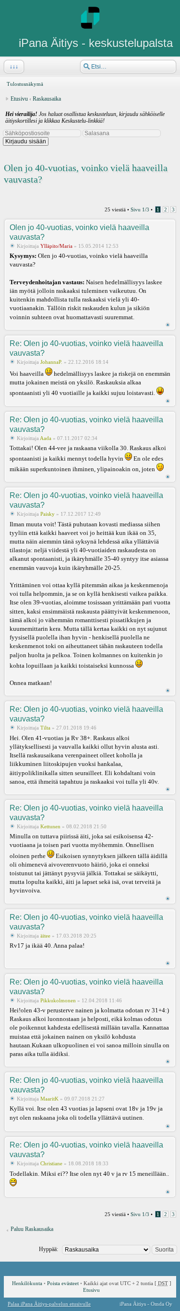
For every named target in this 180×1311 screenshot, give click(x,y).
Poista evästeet (63, 1283)
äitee (45, 936)
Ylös (167, 324)
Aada (45, 438)
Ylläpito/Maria (56, 246)
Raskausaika (47, 98)
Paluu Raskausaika (32, 1229)
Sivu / (140, 209)
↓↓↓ (14, 66)
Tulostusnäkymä (25, 84)
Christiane (51, 1163)
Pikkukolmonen (58, 1000)
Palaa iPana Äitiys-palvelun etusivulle (49, 1304)
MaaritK (49, 1099)
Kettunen (50, 826)
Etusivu (19, 98)
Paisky (47, 514)
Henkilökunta (27, 1283)
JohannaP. (51, 362)
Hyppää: (48, 1249)
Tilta (45, 728)
